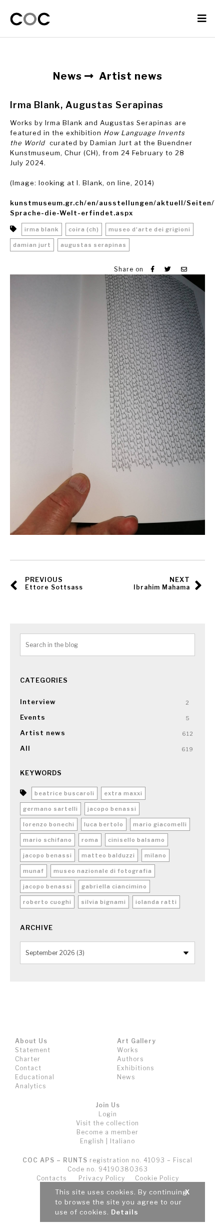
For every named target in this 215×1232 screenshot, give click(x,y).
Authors (130, 1059)
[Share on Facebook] (152, 269)
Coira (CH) (83, 229)
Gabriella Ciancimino (114, 886)
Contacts (51, 1178)
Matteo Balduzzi (108, 855)
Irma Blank (41, 229)
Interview (38, 702)
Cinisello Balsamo (136, 839)
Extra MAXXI (123, 793)
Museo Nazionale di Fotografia (103, 870)
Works (127, 1050)
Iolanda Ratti (156, 901)
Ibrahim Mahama (162, 583)
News (126, 1077)
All (25, 748)
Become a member (107, 1132)
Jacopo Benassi (112, 808)
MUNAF (33, 870)
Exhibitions (135, 1068)
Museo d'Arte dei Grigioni (149, 229)
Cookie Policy (157, 1178)
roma (90, 839)
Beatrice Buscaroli (64, 793)
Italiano (122, 1141)
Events (33, 717)
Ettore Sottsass (54, 583)
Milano (155, 855)
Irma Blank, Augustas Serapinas (87, 105)
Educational (34, 1077)
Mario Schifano (47, 839)
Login (107, 1114)
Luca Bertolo (104, 824)
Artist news (43, 733)
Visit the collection (107, 1123)
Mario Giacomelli (160, 824)
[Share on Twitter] (167, 269)
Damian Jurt (32, 244)
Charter (27, 1059)
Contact (28, 1068)
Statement (32, 1050)
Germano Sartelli (50, 808)
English (92, 1141)
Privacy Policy (101, 1178)
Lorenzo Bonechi (48, 824)
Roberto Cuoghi (47, 901)
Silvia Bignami (103, 901)
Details (124, 1212)
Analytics (30, 1086)
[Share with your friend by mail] (184, 269)
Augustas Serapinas (93, 244)
